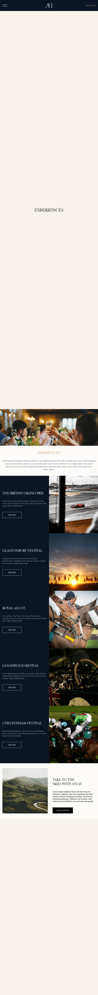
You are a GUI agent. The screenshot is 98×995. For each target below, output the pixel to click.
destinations (63, 810)
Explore (12, 515)
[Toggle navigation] (4, 5)
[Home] (49, 5)
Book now (91, 5)
